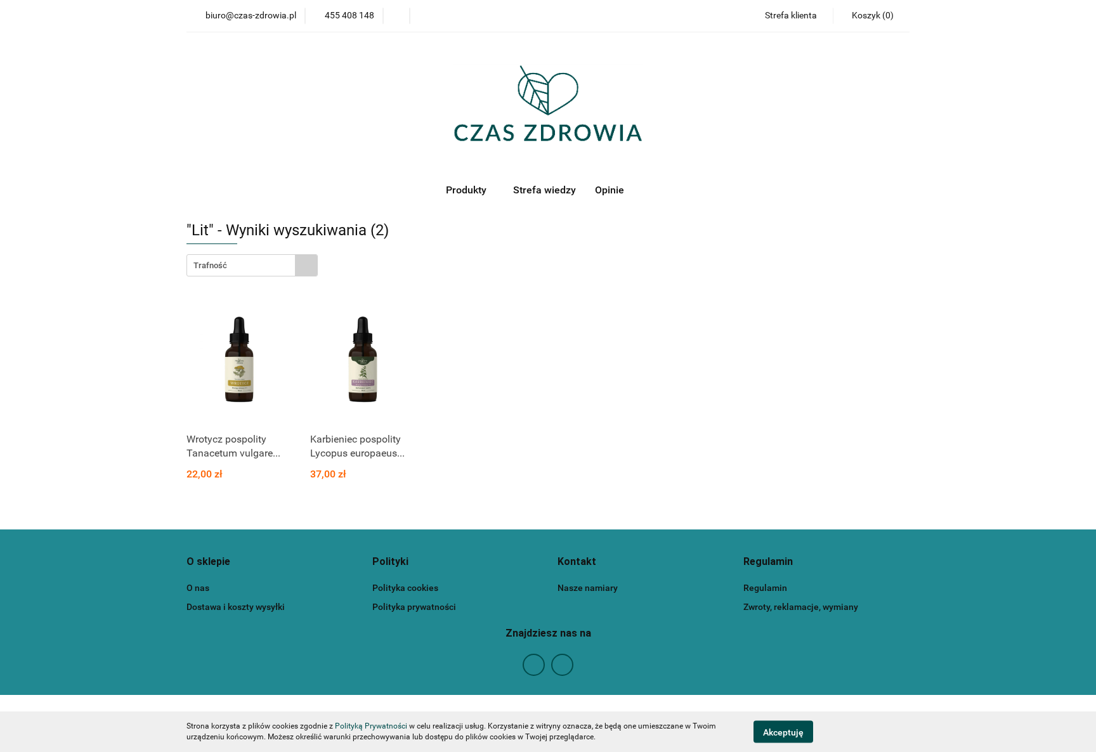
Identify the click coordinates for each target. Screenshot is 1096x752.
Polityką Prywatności (371, 726)
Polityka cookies (405, 588)
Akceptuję (783, 732)
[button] (871, 16)
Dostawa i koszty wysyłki (235, 607)
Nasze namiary (588, 588)
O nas (197, 588)
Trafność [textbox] (210, 265)
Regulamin (765, 588)
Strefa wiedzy (544, 190)
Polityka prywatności (414, 607)
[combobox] (252, 265)
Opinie (609, 190)
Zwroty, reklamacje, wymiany (800, 607)
